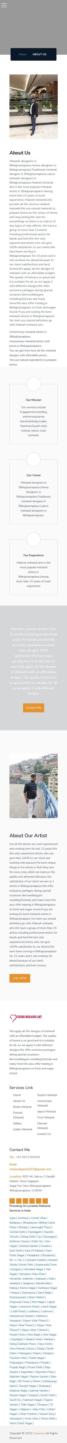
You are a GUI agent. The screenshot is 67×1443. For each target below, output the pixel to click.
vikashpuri (16, 1419)
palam (37, 1353)
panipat (48, 1353)
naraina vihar (33, 1339)
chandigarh (35, 1232)
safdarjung (49, 1381)
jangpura (28, 1283)
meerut (43, 1330)
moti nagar (49, 1335)
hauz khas (39, 1274)
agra (12, 1218)
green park (26, 1265)
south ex (15, 1400)
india (51, 1279)
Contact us (44, 1134)
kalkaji (13, 1288)
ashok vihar (39, 1218)
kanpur (15, 1293)
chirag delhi (28, 1237)
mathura (41, 1316)
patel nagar (37, 1358)
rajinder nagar (19, 1377)
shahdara (45, 1386)
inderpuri (41, 1279)
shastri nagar (18, 1395)
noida (41, 1349)
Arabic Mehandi (22, 1129)
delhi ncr (37, 1241)
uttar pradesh (28, 1414)
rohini (37, 1381)
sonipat (34, 1395)
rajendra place (45, 1372)
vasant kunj (47, 1414)
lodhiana (33, 1311)
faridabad (33, 1255)
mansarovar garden (21, 1316)
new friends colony (22, 1349)
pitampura (32, 1363)
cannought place (40, 1227)
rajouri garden (39, 1377)
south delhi (48, 1395)
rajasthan (27, 1372)
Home (22, 54)
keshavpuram (18, 1297)
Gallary (17, 1123)
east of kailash (34, 1251)
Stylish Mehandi (47, 1095)
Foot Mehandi (45, 1117)
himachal (15, 1279)
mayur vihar (29, 1330)
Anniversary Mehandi (44, 1103)
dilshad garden (29, 1246)
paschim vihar (18, 1358)
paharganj (24, 1353)
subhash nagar (33, 1400)
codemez (39, 1433)
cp (40, 1237)
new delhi (45, 1344)
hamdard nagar (34, 1269)
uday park (39, 1409)
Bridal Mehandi (22, 1107)
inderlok (28, 1279)
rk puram (24, 1381)
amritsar (23, 1218)
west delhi (48, 1419)
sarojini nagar (28, 1386)
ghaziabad (48, 1255)
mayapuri (15, 1321)
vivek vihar (31, 1419)
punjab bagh (17, 1367)
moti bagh (34, 1335)
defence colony (19, 1241)
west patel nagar (21, 1423)
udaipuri (24, 1409)
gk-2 (21, 1260)
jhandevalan (43, 1283)
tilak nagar (28, 1405)
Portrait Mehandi (18, 1115)
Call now (19, 978)
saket (13, 1386)
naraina (49, 1339)
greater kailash (37, 1260)
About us (19, 1101)
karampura (29, 1293)
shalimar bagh (18, 1391)
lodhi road (18, 1311)
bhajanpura (30, 1223)
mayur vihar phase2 (22, 1325)
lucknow (47, 1311)
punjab (45, 1363)
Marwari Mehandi (42, 1125)
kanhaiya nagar (47, 1288)
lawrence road (29, 1307)
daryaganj (49, 1237)
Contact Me (33, 708)
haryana (24, 1274)
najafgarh (17, 1339)
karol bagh (45, 1293)
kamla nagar (28, 1288)
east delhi (16, 1251)
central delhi (17, 1232)
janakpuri (15, 1283)
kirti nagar (38, 1302)
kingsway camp (19, 1302)
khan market (37, 1297)
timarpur (42, 1405)
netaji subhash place (23, 1344)
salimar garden (39, 1391)
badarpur (15, 1223)
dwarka (46, 1246)
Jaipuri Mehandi (46, 1112)
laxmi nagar (49, 1307)
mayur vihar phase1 (36, 1321)
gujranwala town (46, 1265)
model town (17, 1335)
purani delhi (35, 1367)
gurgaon (16, 1269)
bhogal (23, 1227)
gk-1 (13, 1260)
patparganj (16, 1363)
